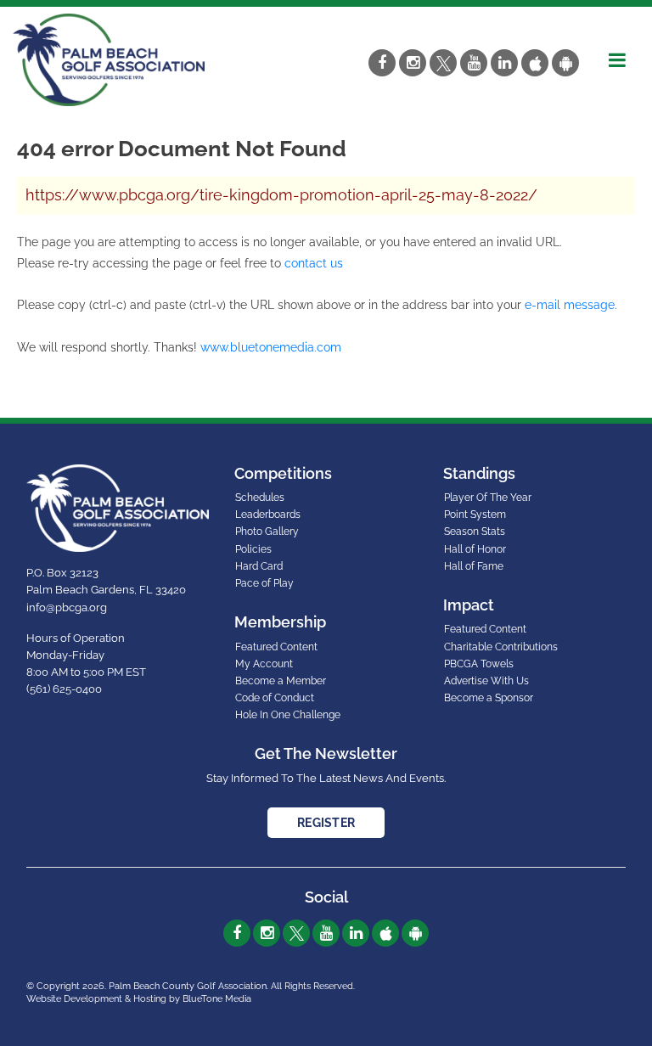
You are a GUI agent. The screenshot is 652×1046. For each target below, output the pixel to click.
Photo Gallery (267, 531)
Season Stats (474, 531)
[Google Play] (565, 62)
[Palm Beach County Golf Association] (109, 59)
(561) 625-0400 (64, 689)
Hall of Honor (475, 549)
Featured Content (276, 647)
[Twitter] (443, 62)
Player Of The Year (487, 497)
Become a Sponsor (488, 698)
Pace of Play (264, 583)
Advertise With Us (486, 681)
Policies (253, 549)
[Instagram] (412, 62)
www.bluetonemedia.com (270, 347)
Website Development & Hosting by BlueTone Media (138, 998)
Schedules (259, 497)
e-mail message (570, 305)
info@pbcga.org (66, 607)
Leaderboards (268, 514)
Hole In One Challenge (287, 715)
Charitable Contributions (501, 647)
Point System (475, 514)
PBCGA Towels (479, 664)
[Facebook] (382, 62)
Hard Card (259, 566)
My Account (264, 664)
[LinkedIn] (504, 62)
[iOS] (534, 62)
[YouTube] (473, 62)
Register (326, 822)
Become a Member (280, 681)
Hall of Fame (473, 566)
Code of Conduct (274, 698)
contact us (313, 263)
